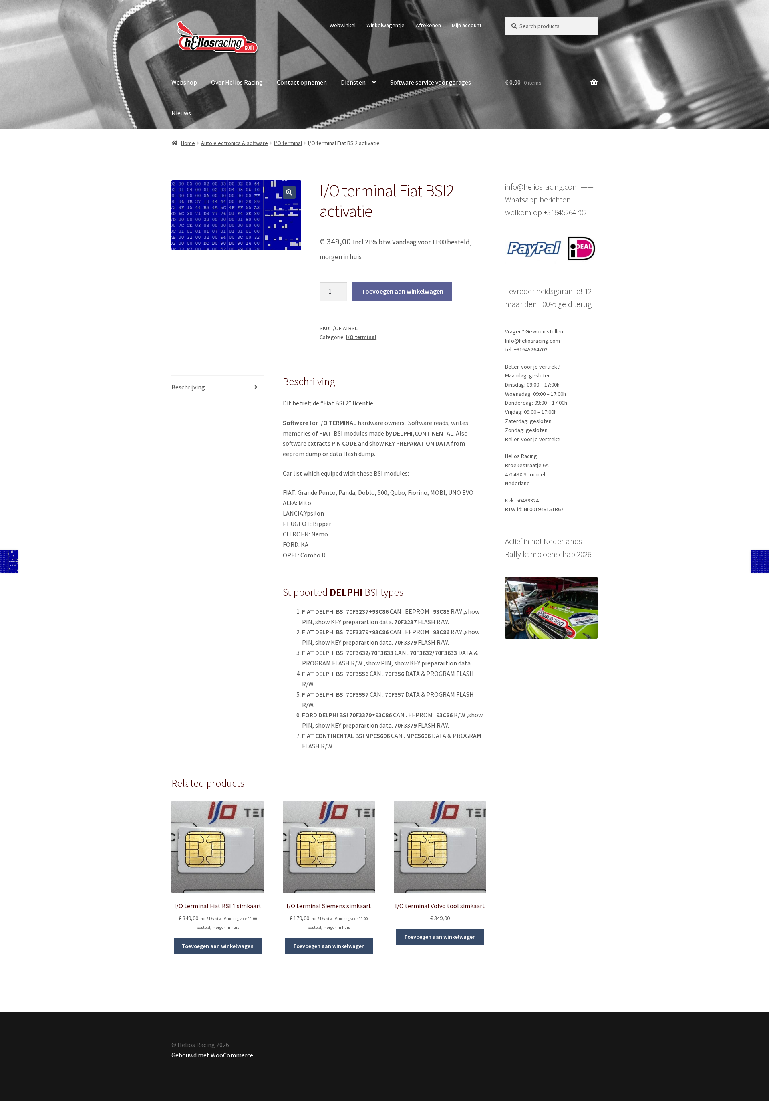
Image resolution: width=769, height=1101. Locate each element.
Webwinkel (343, 25)
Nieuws (181, 113)
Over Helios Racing (237, 82)
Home (188, 143)
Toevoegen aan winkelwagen (402, 291)
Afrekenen (428, 25)
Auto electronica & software (234, 143)
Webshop (184, 82)
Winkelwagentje (385, 25)
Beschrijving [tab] (188, 387)
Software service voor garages (430, 82)
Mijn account (466, 25)
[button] (289, 192)
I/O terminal (288, 143)
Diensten (353, 82)
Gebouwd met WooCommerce (212, 1055)
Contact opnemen (302, 82)
